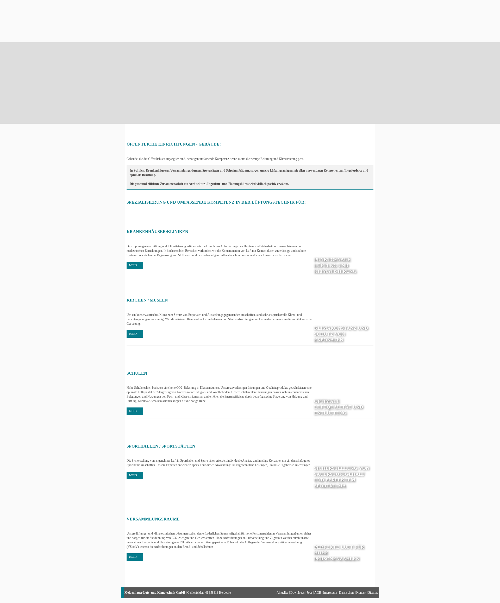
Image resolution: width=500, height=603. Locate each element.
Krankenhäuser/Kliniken (157, 231)
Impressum (330, 592)
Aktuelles (282, 592)
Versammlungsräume (153, 519)
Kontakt (361, 592)
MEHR (133, 265)
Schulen (137, 373)
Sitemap (373, 592)
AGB (317, 592)
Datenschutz (346, 592)
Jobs (309, 592)
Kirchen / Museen (147, 300)
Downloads (297, 592)
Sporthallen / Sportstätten (161, 446)
